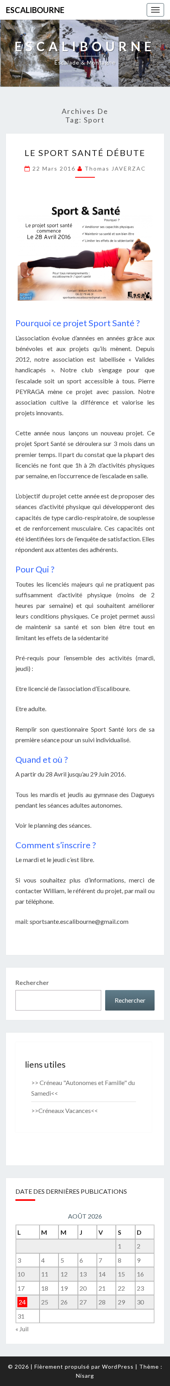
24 (22, 1302)
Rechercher (32, 982)
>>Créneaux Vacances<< (64, 1110)
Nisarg (85, 1375)
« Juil (21, 1328)
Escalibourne (35, 10)
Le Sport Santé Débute (85, 152)
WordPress (118, 1366)
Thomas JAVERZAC (115, 168)
